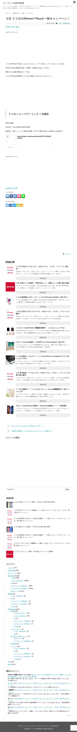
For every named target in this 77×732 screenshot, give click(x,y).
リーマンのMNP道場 (13, 3)
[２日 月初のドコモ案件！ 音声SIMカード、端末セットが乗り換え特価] (10, 287)
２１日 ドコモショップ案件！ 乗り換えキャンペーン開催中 (34, 551)
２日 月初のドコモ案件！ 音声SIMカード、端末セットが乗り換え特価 (42, 283)
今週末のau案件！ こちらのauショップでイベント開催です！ (32, 431)
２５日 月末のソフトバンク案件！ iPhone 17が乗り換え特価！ (35, 502)
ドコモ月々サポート (20, 613)
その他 (13, 578)
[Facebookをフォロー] (10, 205)
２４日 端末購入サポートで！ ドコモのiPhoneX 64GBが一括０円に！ (42, 297)
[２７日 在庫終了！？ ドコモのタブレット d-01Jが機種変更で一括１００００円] (10, 393)
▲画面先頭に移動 (12, 188)
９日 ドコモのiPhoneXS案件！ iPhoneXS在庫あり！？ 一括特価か (41, 406)
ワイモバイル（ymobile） (19, 588)
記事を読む (43, 278)
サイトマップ (31, 726)
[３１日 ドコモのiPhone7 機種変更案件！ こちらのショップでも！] (10, 331)
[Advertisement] (38, 46)
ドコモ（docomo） (63, 23)
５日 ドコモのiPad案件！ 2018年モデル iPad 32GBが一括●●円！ (41, 342)
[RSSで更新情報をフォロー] (21, 205)
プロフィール (22, 726)
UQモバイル (15, 591)
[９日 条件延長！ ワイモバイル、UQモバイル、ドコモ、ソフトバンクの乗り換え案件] (10, 376)
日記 (9, 662)
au (11, 583)
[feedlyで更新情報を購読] (17, 205)
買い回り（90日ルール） (19, 636)
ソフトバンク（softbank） (19, 586)
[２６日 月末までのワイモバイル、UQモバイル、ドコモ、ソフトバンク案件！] (10, 315)
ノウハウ (14, 646)
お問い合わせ (55, 726)
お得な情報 (11, 570)
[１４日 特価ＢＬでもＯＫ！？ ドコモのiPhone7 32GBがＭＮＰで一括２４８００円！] (10, 360)
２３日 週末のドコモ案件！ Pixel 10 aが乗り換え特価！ (32, 527)
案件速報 (11, 576)
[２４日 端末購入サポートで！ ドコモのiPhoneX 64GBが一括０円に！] (10, 301)
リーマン (67, 254)
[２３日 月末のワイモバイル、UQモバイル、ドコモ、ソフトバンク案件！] (10, 270)
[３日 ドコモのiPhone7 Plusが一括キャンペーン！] (15, 196)
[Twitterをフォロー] (7, 205)
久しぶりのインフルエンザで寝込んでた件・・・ (28, 426)
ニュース (11, 568)
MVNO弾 (14, 644)
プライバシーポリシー (43, 726)
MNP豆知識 (12, 609)
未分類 (10, 664)
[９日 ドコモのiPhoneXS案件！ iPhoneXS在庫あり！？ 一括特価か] (10, 409)
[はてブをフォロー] (14, 205)
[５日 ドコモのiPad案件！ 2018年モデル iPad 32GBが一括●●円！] (10, 346)
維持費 (10, 594)
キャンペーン (12, 573)
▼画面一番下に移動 (12, 27)
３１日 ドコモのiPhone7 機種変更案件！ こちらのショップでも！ (41, 328)
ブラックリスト (16, 629)
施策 (12, 611)
